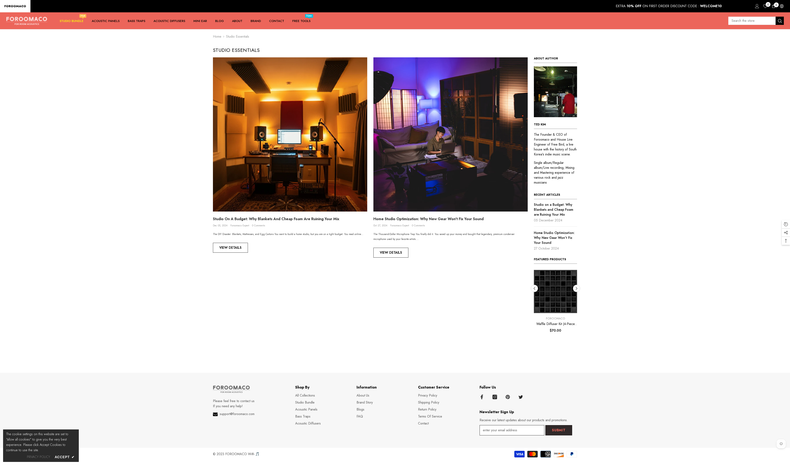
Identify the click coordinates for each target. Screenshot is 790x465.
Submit (559, 430)
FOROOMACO (15, 6)
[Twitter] (521, 397)
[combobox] (752, 21)
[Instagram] (495, 397)
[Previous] (534, 288)
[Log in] (757, 6)
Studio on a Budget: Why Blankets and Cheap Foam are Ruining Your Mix (276, 219)
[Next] (576, 288)
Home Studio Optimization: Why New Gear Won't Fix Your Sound (428, 219)
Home (217, 36)
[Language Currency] (782, 6)
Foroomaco (555, 318)
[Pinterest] (508, 397)
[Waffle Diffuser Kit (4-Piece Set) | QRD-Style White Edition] (555, 291)
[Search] (756, 21)
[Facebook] (482, 397)
